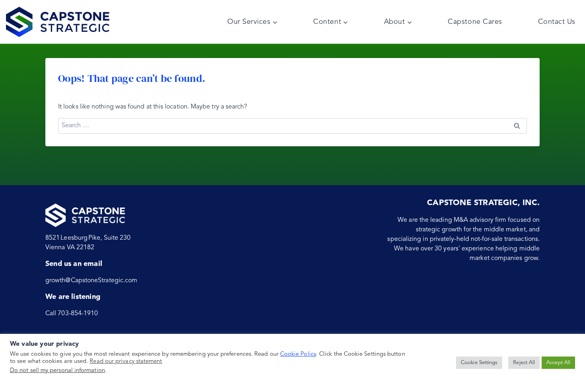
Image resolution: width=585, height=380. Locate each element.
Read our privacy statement (126, 361)
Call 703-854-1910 (71, 313)
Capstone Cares (475, 21)
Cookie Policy (298, 354)
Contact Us (556, 21)
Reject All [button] (524, 362)
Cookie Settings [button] (479, 362)
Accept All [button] (558, 362)
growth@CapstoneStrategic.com (91, 280)
